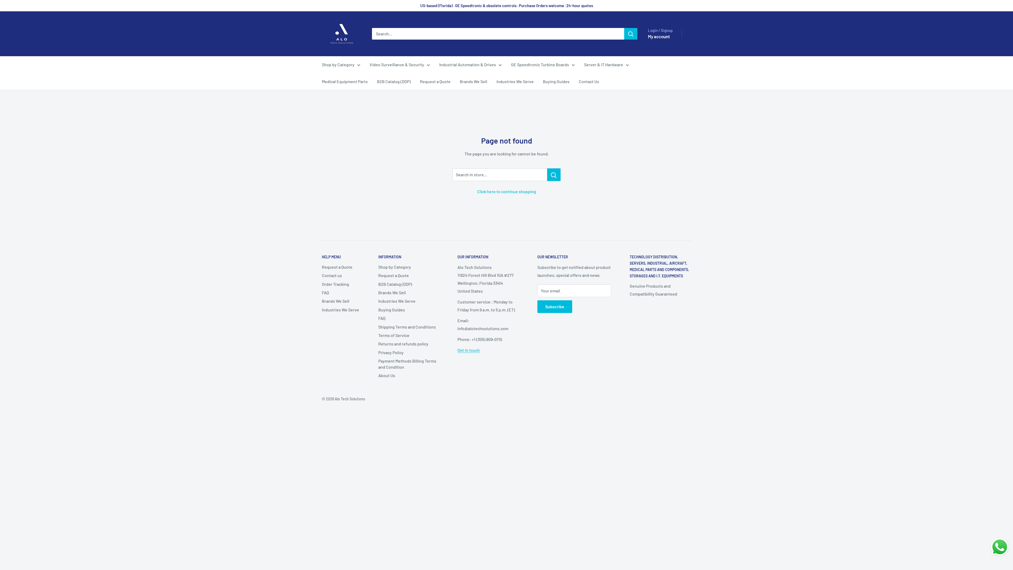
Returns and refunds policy (403, 343)
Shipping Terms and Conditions (407, 326)
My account (659, 36)
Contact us (332, 275)
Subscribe (554, 306)
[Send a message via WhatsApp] (999, 547)
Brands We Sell (473, 81)
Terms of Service (393, 335)
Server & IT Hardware (603, 64)
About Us (386, 375)
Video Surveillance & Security (397, 64)
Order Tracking (335, 284)
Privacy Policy (391, 352)
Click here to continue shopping (506, 191)
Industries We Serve (515, 81)
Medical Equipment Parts (345, 81)
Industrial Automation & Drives (467, 64)
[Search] (630, 34)
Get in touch (468, 350)
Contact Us (589, 81)
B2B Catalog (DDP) (394, 81)
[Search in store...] (554, 174)
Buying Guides (556, 81)
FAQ (325, 292)
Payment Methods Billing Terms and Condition (407, 363)
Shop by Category (338, 64)
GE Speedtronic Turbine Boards (540, 64)
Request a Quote (435, 81)
